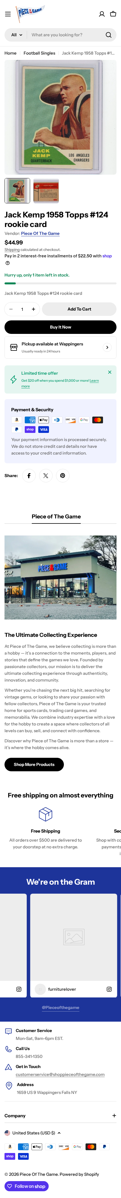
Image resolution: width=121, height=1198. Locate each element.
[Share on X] (46, 475)
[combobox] (60, 35)
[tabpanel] (60, 651)
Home (11, 53)
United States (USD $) (33, 1133)
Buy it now (60, 327)
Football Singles (39, 53)
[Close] (109, 372)
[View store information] (107, 347)
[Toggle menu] (8, 14)
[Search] (108, 35)
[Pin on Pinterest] (63, 475)
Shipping (12, 249)
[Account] (101, 14)
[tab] (56, 518)
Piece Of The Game (40, 233)
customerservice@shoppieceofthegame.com (60, 1074)
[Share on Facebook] (29, 475)
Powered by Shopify (79, 1174)
